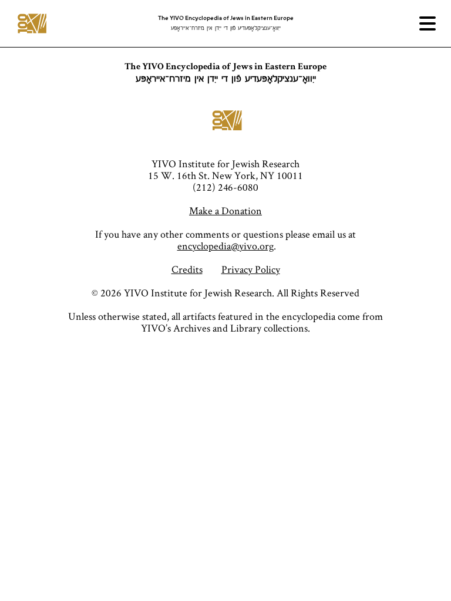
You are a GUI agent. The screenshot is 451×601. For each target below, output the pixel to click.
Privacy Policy (250, 269)
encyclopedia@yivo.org (225, 245)
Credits (187, 269)
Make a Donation (225, 210)
